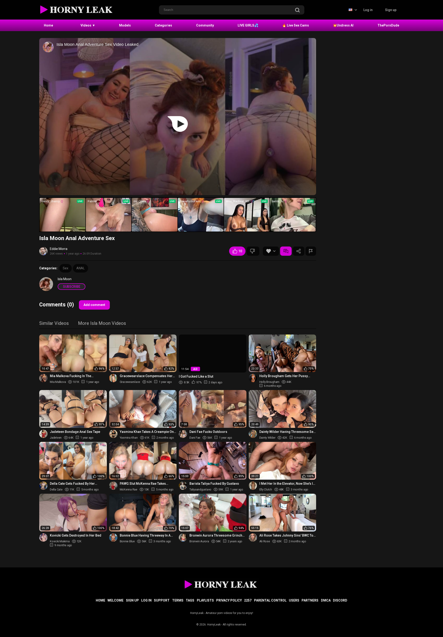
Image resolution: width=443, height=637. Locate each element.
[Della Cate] (43, 485)
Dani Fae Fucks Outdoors (208, 432)
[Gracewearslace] (113, 378)
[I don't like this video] (253, 251)
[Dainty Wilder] (253, 434)
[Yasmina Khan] (113, 434)
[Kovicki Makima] (43, 537)
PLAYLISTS (205, 600)
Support (162, 600)
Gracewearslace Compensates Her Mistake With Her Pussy (146, 376)
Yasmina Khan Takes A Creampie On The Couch (147, 432)
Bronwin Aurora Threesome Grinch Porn (215, 535)
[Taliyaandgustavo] (183, 485)
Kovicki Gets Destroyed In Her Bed (75, 535)
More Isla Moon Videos (102, 323)
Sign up (390, 10)
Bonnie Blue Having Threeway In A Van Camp (145, 535)
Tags (190, 600)
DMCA (326, 600)
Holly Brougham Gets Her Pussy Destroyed (283, 376)
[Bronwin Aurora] (183, 537)
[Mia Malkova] (43, 378)
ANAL (80, 268)
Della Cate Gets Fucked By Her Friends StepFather (72, 484)
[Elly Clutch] (253, 485)
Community (205, 25)
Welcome (115, 600)
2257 (247, 600)
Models (125, 25)
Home (48, 25)
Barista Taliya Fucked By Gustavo (214, 483)
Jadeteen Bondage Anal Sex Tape (75, 432)
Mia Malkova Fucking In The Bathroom (70, 376)
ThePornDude (388, 25)
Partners (310, 600)
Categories (163, 25)
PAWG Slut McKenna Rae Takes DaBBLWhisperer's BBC (143, 484)
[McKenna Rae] (113, 485)
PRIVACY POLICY (229, 600)
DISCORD (340, 600)
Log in (368, 10)
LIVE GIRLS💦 (248, 25)
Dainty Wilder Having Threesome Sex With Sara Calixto (287, 432)
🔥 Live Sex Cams (295, 25)
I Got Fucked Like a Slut (196, 376)
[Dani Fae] (183, 434)
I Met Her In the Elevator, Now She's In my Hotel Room (287, 484)
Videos (88, 25)
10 (240, 251)
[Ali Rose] (253, 537)
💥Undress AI (343, 25)
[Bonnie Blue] (113, 537)
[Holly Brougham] (253, 378)
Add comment (94, 305)
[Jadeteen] (43, 434)
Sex (65, 268)
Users (294, 600)
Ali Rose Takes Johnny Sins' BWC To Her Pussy (286, 535)
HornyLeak (214, 624)
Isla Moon (65, 279)
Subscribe (71, 286)
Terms (177, 600)
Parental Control (270, 600)
